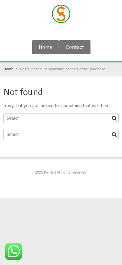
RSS (62, 32)
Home (45, 47)
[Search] (114, 118)
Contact (75, 47)
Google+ (51, 32)
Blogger (73, 32)
